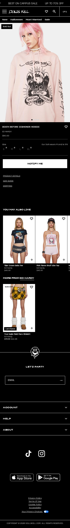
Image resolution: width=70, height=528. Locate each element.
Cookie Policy (35, 504)
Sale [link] (47, 19)
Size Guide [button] (8, 181)
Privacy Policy (35, 498)
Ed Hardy (7, 132)
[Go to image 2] (34, 119)
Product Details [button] (11, 176)
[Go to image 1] (31, 119)
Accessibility (35, 508)
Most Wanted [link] (34, 19)
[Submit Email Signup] (61, 380)
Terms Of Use (35, 501)
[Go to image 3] (36, 119)
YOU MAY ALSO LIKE (17, 209)
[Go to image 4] (38, 119)
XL (28, 149)
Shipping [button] (7, 186)
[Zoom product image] (35, 72)
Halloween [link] (16, 19)
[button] (22, 3)
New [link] (4, 19)
